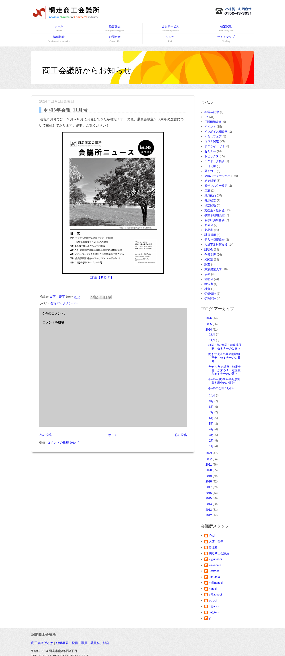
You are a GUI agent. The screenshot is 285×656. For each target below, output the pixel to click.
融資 (207, 289)
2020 (209, 470)
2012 (209, 515)
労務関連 (210, 298)
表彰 (207, 274)
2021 (209, 464)
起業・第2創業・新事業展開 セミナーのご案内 (225, 346)
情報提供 (59, 38)
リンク (170, 38)
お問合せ (114, 38)
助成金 (208, 225)
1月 (211, 446)
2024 (209, 329)
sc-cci (213, 600)
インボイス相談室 (216, 131)
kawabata (215, 565)
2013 (209, 509)
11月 (212, 340)
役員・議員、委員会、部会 (90, 643)
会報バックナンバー (64, 303)
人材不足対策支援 (216, 244)
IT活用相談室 (213, 121)
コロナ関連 (211, 141)
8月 (211, 406)
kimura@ (214, 577)
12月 (212, 334)
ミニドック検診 (214, 161)
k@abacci (215, 559)
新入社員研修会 (214, 239)
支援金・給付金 (214, 210)
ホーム (59, 28)
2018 (209, 481)
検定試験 (226, 28)
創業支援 (210, 254)
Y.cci (212, 535)
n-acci (213, 588)
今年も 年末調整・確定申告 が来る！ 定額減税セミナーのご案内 (224, 370)
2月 (211, 440)
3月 (211, 435)
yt (210, 618)
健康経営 (210, 200)
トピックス (211, 156)
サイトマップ (226, 38)
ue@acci (214, 612)
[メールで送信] (92, 297)
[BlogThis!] (96, 297)
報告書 (208, 284)
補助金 (208, 279)
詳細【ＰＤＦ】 (102, 277)
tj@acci (214, 606)
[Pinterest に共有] (109, 297)
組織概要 (62, 643)
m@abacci (216, 582)
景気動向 (210, 195)
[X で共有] (101, 297)
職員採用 (210, 234)
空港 (207, 190)
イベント (210, 126)
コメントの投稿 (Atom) (63, 442)
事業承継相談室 (214, 215)
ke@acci (214, 571)
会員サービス (170, 28)
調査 (207, 264)
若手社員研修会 (214, 220)
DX (206, 117)
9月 (211, 401)
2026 (209, 318)
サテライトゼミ (214, 146)
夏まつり (210, 171)
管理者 (213, 547)
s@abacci (215, 594)
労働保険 (210, 293)
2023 (209, 453)
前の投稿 (180, 435)
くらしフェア (213, 136)
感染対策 (210, 180)
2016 (209, 493)
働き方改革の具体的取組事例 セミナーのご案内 (224, 357)
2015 (209, 498)
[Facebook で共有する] (105, 297)
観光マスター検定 (216, 185)
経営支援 (114, 28)
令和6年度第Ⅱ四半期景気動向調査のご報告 (224, 380)
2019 (209, 476)
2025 (209, 324)
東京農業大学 (213, 269)
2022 (209, 459)
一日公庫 (210, 166)
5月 (211, 423)
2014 (209, 504)
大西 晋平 (216, 541)
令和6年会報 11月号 (221, 388)
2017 (209, 487)
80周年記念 (211, 112)
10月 (212, 395)
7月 (211, 412)
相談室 (208, 259)
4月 (211, 429)
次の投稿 (45, 435)
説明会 (208, 249)
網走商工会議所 (219, 553)
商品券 (208, 230)
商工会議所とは (42, 643)
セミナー (210, 151)
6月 (211, 418)
